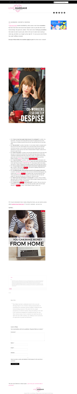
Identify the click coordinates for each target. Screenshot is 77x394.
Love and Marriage (18, 8)
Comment (13, 332)
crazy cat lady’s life (26, 161)
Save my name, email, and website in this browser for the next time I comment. (27, 360)
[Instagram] (9, 288)
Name (12, 342)
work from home (13, 25)
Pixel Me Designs (50, 393)
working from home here (18, 204)
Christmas (20, 158)
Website (13, 352)
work (9, 23)
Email (12, 347)
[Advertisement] (59, 72)
